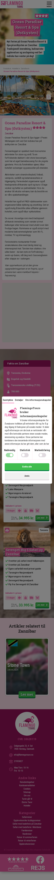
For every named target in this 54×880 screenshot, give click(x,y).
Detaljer (19, 400)
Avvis (27, 476)
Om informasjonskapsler (38, 400)
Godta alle (27, 466)
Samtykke (8, 400)
